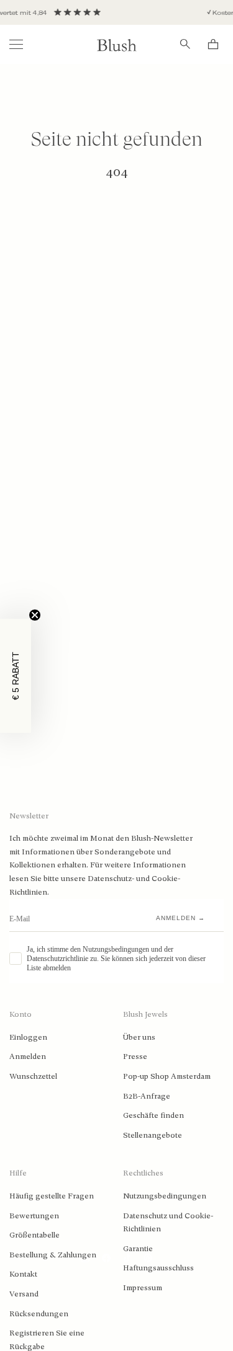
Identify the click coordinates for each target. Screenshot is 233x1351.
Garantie (138, 1248)
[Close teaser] (35, 615)
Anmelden (27, 1056)
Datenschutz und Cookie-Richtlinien (168, 1222)
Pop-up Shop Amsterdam (167, 1076)
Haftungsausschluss (158, 1268)
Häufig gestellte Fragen (51, 1196)
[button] (15, 676)
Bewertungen (34, 1215)
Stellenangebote (152, 1135)
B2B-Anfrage (146, 1096)
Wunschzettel (33, 1076)
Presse (135, 1056)
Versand (24, 1294)
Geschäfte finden (153, 1115)
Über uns (139, 1037)
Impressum (142, 1287)
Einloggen (28, 1037)
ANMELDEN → (180, 918)
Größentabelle (34, 1235)
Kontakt (23, 1274)
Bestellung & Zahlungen (52, 1255)
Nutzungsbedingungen (164, 1196)
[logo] (117, 44)
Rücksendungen (38, 1313)
